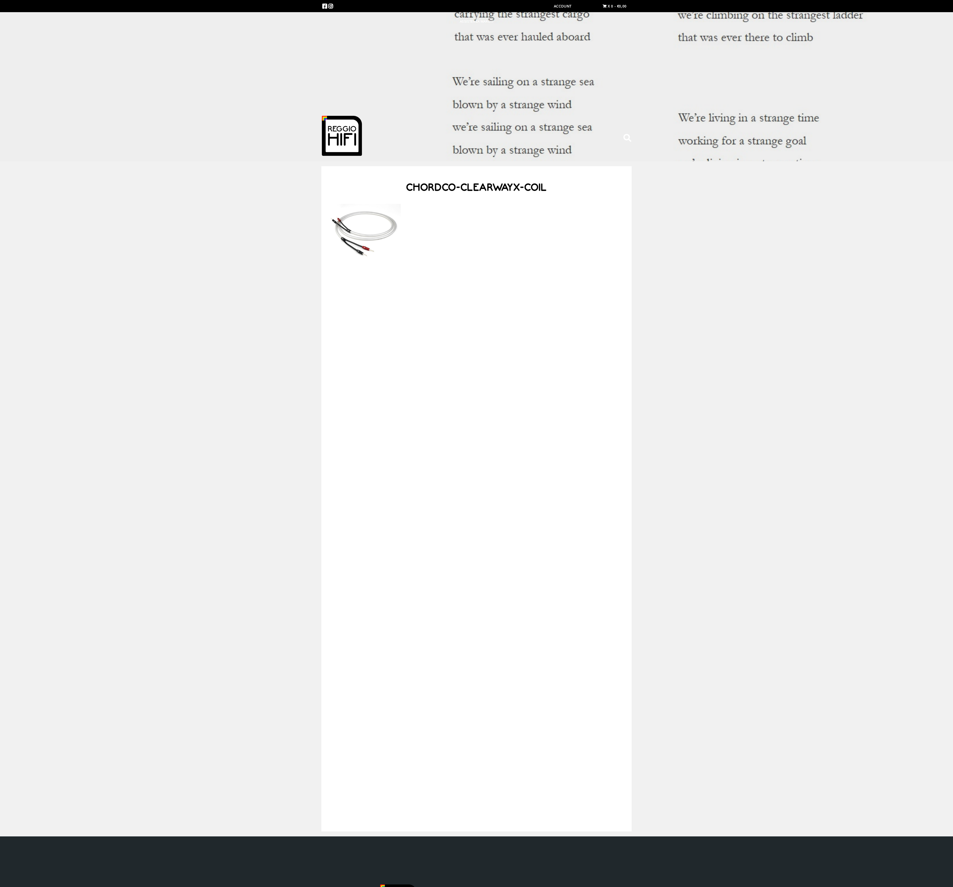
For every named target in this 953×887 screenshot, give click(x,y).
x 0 (617, 6)
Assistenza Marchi (476, 21)
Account (563, 6)
